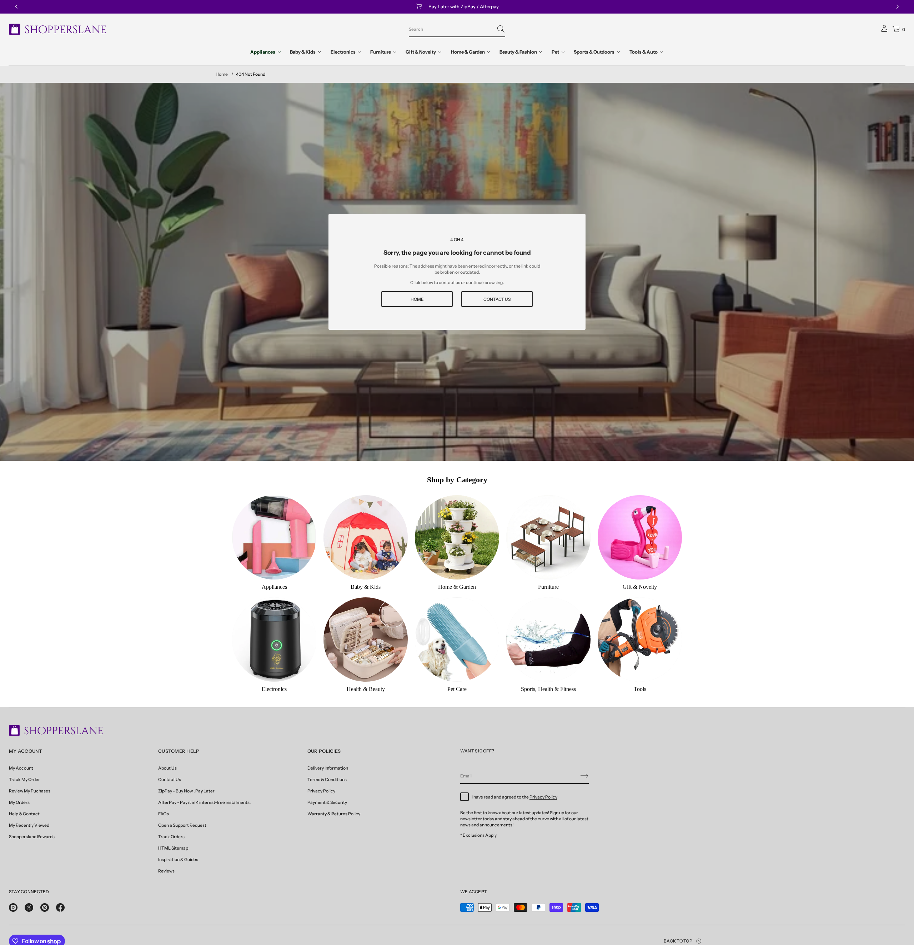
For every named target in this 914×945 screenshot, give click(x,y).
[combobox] (451, 28)
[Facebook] (60, 907)
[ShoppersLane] (57, 29)
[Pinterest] (44, 907)
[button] (457, 29)
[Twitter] (29, 907)
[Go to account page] (884, 31)
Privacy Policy (543, 797)
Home (222, 74)
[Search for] (501, 29)
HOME (417, 299)
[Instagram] (13, 907)
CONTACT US (497, 299)
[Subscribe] (584, 775)
